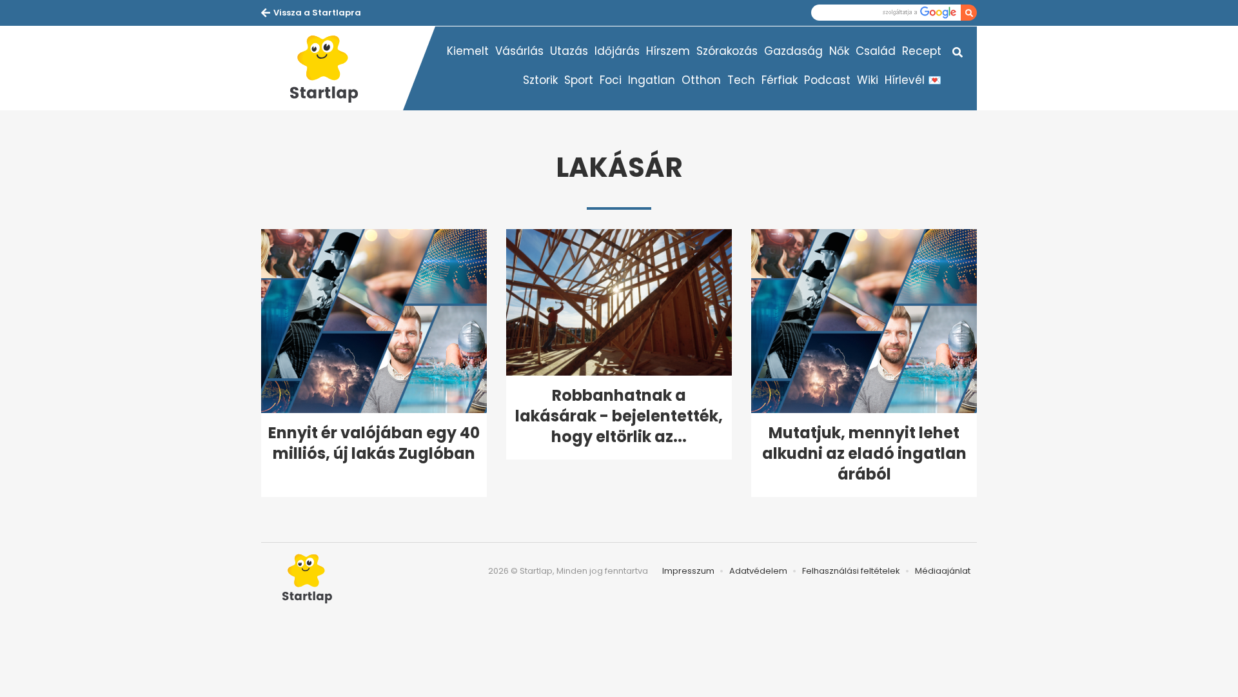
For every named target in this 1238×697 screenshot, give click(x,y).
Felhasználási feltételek (851, 571)
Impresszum (688, 571)
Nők (839, 51)
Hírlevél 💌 (913, 80)
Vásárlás (519, 51)
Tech (741, 80)
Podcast (827, 80)
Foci (611, 80)
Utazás (569, 51)
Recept (921, 51)
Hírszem (668, 51)
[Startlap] (332, 68)
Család (876, 51)
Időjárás (617, 51)
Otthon (701, 80)
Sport (578, 80)
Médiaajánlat (942, 571)
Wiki (867, 80)
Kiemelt (468, 51)
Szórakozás (727, 51)
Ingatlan (651, 80)
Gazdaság (793, 51)
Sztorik (540, 80)
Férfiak (779, 80)
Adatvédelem (758, 571)
